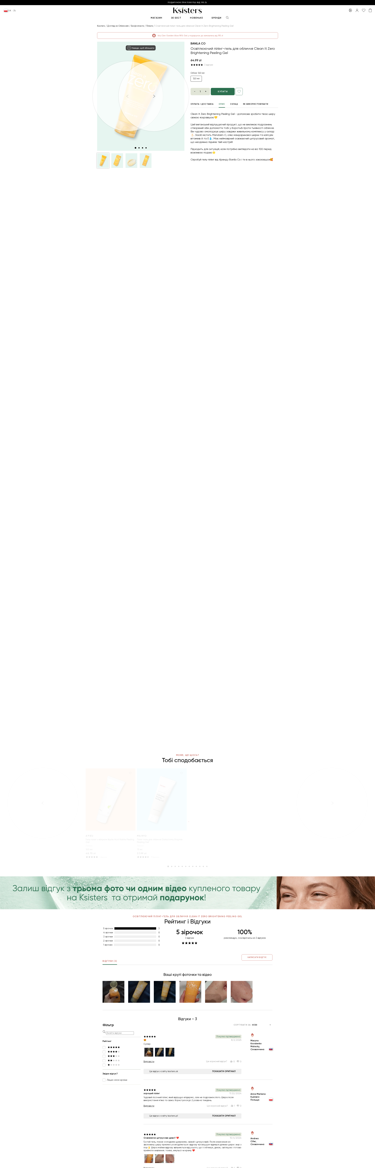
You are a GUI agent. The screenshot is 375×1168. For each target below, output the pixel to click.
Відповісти (149, 1061)
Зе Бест (176, 18)
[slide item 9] (196, 866)
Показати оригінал (224, 1071)
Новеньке (196, 18)
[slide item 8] (193, 866)
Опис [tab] (222, 104)
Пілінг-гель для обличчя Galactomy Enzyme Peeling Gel (160, 840)
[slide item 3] (143, 148)
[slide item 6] (186, 866)
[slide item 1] (135, 148)
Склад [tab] (234, 104)
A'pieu (89, 836)
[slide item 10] (200, 866)
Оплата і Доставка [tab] (202, 104)
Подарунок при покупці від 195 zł (187, 3)
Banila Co (198, 43)
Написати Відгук (257, 957)
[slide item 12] (207, 866)
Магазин (156, 18)
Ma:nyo (142, 836)
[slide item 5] (182, 866)
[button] (103, 160)
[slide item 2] (139, 148)
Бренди (216, 18)
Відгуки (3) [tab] (110, 961)
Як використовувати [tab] (255, 104)
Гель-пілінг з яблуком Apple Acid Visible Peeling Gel (110, 840)
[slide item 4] (146, 148)
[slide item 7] (189, 866)
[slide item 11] (203, 866)
